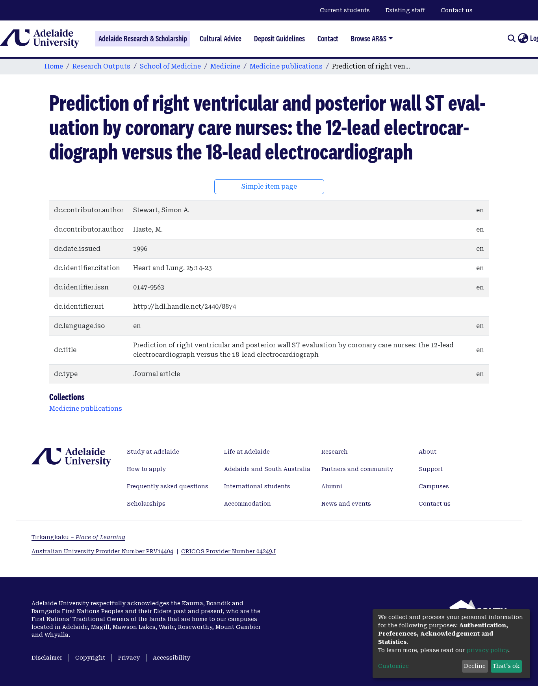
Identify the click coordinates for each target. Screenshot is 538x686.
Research (334, 452)
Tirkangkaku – (78, 537)
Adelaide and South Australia (267, 469)
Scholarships (146, 504)
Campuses (434, 486)
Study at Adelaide (153, 452)
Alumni (331, 486)
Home (54, 66)
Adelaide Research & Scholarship (142, 38)
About (427, 452)
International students (257, 486)
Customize (393, 666)
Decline (475, 666)
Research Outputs (101, 66)
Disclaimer (47, 657)
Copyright (90, 657)
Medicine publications (286, 66)
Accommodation (247, 504)
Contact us (457, 10)
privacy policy (487, 650)
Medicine (225, 66)
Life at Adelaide (247, 452)
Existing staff (405, 10)
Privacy (129, 657)
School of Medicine (170, 66)
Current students (345, 10)
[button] (522, 38)
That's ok (506, 666)
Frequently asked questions (167, 486)
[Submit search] (511, 38)
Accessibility (171, 657)
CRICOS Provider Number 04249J (228, 551)
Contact (327, 38)
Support (431, 469)
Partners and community (357, 469)
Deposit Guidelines (279, 38)
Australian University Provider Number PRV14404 (102, 551)
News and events (346, 504)
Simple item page (269, 186)
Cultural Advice (220, 38)
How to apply (146, 469)
